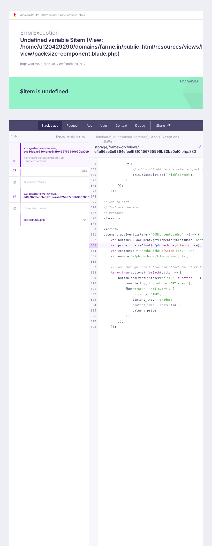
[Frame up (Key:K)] (12, 137)
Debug (140, 125)
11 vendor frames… (36, 182)
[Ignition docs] (16, 15)
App (89, 125)
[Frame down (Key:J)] (15, 137)
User (103, 125)
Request (72, 125)
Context (121, 125)
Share (161, 125)
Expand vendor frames (70, 136)
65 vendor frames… (36, 208)
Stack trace (49, 125)
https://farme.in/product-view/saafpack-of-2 (53, 64)
